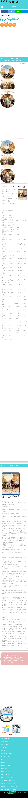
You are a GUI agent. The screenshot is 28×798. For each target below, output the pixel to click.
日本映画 (3, 762)
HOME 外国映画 (4, 741)
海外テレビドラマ (5, 759)
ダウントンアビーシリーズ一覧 (12, 655)
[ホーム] (10, 2)
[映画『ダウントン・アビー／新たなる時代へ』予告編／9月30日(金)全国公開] (3, 470)
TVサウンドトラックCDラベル (8, 780)
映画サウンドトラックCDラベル (8, 783)
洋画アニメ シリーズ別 (6, 753)
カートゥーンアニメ (5, 756)
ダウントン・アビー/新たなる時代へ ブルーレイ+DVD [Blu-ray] (14, 496)
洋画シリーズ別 (4, 744)
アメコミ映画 (4, 747)
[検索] (13, 2)
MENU (14, 6)
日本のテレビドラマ (5, 771)
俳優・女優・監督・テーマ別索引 (8, 789)
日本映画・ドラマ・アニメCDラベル (9, 786)
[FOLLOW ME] (17, 2)
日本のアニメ (4, 768)
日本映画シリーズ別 (5, 765)
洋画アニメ (3, 750)
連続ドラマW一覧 (5, 774)
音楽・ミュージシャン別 (6, 777)
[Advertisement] (14, 41)
